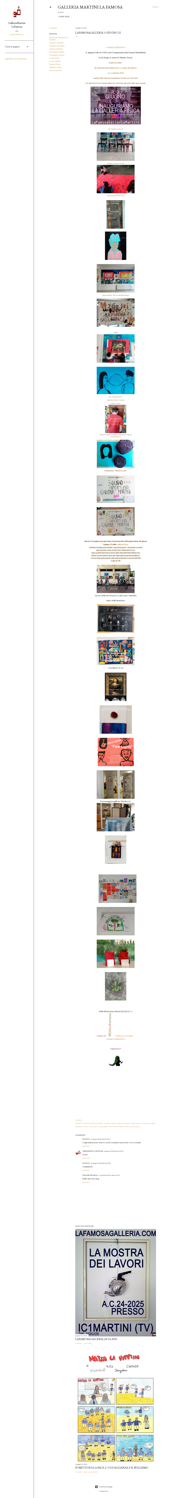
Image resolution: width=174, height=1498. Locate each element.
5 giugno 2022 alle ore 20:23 (113, 1151)
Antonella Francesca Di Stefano (92, 1123)
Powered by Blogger (106, 1487)
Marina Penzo (55, 64)
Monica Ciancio (55, 70)
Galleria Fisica (123, 544)
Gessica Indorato (56, 49)
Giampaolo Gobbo (56, 52)
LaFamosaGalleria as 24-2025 (96, 1339)
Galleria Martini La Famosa (90, 7)
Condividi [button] (53, 28)
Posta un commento (90, 1472)
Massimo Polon (55, 67)
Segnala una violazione (16, 59)
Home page (64, 17)
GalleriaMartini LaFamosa (92, 1151)
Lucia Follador (55, 61)
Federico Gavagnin (57, 46)
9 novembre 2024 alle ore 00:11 (109, 1175)
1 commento (87, 1343)
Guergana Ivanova (56, 55)
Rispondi (86, 1146)
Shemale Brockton (90, 1175)
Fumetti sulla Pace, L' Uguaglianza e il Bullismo (111, 1467)
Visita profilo (17, 35)
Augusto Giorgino (56, 43)
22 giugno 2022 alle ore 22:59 (101, 1163)
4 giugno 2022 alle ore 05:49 (100, 1139)
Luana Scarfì (54, 58)
